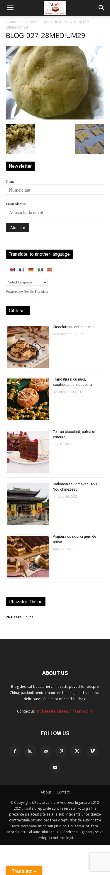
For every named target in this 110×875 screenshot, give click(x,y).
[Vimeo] (92, 751)
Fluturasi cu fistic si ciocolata (45, 21)
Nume (10, 181)
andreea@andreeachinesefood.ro (64, 711)
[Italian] (40, 269)
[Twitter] (77, 751)
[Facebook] (15, 751)
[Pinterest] (61, 751)
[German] (30, 269)
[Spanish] (49, 269)
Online (19, 617)
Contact (63, 792)
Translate (41, 291)
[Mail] (46, 751)
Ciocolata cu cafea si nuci (74, 327)
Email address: (16, 203)
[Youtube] (55, 767)
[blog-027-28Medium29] (55, 118)
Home (11, 21)
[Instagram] (30, 751)
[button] (10, 8)
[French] (21, 269)
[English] (12, 269)
